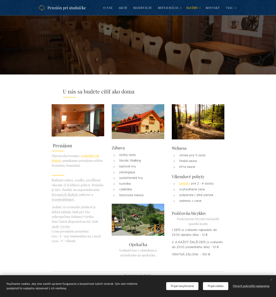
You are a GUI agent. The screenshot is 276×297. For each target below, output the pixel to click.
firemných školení (65, 194)
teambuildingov (63, 199)
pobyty (184, 183)
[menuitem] (108, 7)
